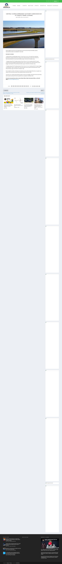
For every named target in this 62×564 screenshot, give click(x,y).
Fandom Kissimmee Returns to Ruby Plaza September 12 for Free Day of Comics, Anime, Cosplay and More (13, 539)
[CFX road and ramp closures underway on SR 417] (18, 100)
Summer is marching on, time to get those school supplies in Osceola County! (8, 105)
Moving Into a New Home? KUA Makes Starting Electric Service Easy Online (13, 549)
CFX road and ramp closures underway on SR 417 (18, 105)
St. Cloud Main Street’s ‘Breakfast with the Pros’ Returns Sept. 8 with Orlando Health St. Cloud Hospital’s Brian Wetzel (13, 553)
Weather (30, 5)
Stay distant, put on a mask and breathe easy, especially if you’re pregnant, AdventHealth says (38, 106)
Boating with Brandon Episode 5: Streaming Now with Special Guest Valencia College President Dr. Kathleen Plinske (49, 553)
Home (14, 5)
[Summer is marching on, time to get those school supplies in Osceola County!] (8, 100)
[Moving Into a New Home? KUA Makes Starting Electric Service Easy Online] (4, 549)
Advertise (43, 5)
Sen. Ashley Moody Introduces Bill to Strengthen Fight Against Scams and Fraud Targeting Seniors (49, 550)
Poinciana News (13, 546)
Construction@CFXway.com (14, 79)
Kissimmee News (12, 541)
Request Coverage (52, 5)
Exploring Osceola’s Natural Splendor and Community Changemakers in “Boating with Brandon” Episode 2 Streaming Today (49, 557)
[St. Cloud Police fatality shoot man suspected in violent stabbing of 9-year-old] (28, 100)
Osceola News (25, 17)
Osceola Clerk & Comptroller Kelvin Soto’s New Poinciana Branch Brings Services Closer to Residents (13, 544)
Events (25, 5)
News (18, 5)
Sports (37, 5)
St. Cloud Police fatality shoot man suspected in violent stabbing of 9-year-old (28, 105)
